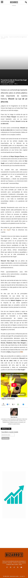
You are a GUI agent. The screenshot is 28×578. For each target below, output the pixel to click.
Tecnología (6, 36)
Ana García (5, 83)
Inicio (2, 36)
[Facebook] (7, 567)
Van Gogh (6, 230)
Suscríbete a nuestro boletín (9, 432)
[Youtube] (21, 567)
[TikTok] (14, 567)
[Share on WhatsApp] (19, 404)
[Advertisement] (14, 21)
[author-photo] (14, 412)
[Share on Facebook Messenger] (24, 404)
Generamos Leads (14, 576)
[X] (18, 567)
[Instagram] (10, 567)
